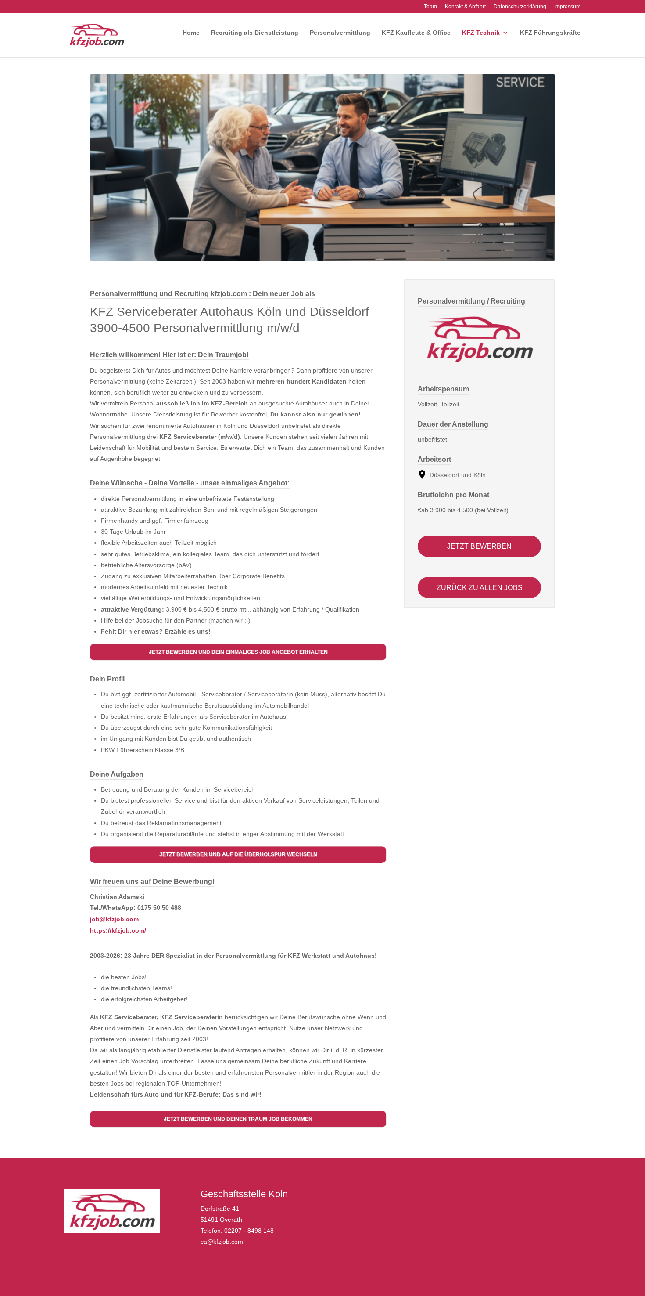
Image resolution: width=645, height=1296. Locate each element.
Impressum (567, 7)
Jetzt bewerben (479, 546)
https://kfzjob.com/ (118, 930)
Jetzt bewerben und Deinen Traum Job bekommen (238, 1119)
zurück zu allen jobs (480, 587)
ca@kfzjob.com (222, 1241)
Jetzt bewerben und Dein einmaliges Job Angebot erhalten (238, 652)
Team (430, 7)
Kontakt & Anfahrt (465, 7)
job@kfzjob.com (114, 919)
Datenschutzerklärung (520, 7)
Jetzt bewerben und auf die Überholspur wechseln (238, 854)
